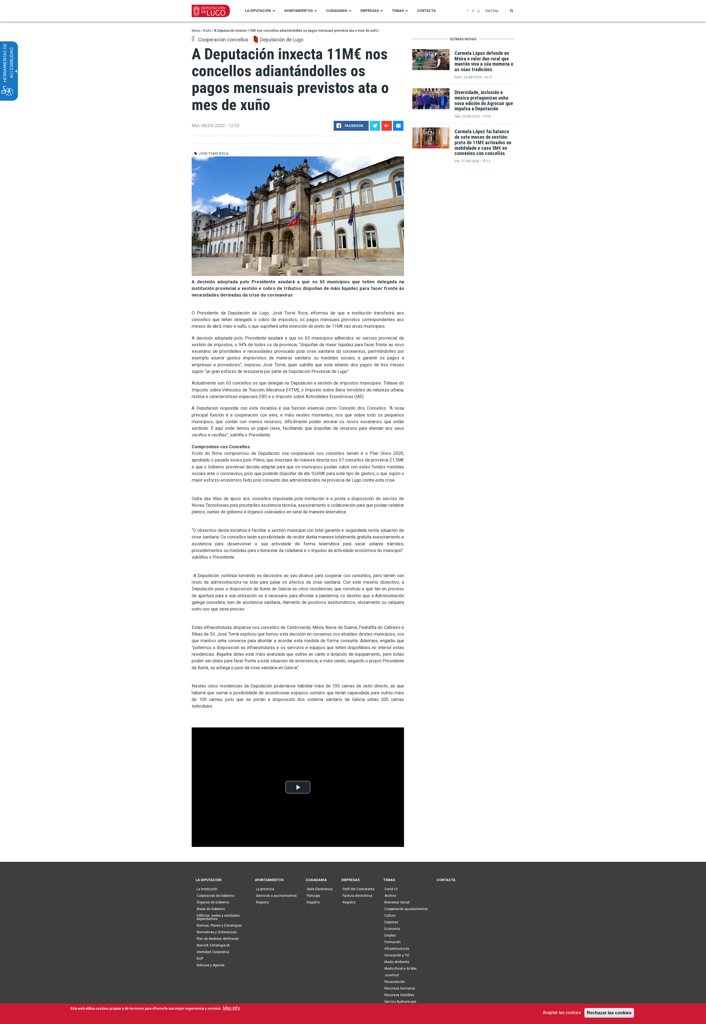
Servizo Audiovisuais (400, 1002)
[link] (467, 10)
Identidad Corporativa (213, 952)
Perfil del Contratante (359, 889)
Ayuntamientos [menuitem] (298, 11)
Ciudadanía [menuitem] (336, 11)
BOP (200, 959)
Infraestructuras (396, 949)
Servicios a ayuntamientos (276, 896)
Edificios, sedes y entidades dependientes (218, 917)
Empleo (390, 935)
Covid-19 (391, 889)
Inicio (196, 31)
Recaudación (394, 982)
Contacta (446, 880)
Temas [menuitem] (398, 11)
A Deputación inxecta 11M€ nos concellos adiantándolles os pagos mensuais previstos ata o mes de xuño (296, 31)
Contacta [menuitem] (426, 11)
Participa (313, 896)
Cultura (389, 916)
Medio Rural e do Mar (400, 968)
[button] (511, 10)
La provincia (265, 889)
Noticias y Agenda (210, 965)
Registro (262, 902)
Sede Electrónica (320, 889)
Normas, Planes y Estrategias (219, 925)
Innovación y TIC (397, 955)
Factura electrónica (357, 896)
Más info (231, 1008)
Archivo (390, 896)
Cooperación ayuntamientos (406, 909)
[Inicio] (211, 10)
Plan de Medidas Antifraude (218, 939)
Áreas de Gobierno (211, 909)
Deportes (391, 922)
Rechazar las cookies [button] (609, 1012)
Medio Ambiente (396, 962)
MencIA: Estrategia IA (213, 945)
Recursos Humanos (399, 988)
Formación (392, 942)
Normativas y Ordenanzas (217, 932)
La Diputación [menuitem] (258, 11)
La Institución (207, 889)
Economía (392, 929)
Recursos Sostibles (399, 995)
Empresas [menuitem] (369, 11)
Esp (495, 11)
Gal (487, 11)
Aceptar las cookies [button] (562, 1012)
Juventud (391, 975)
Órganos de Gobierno (213, 902)
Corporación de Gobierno (215, 896)
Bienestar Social (397, 902)
